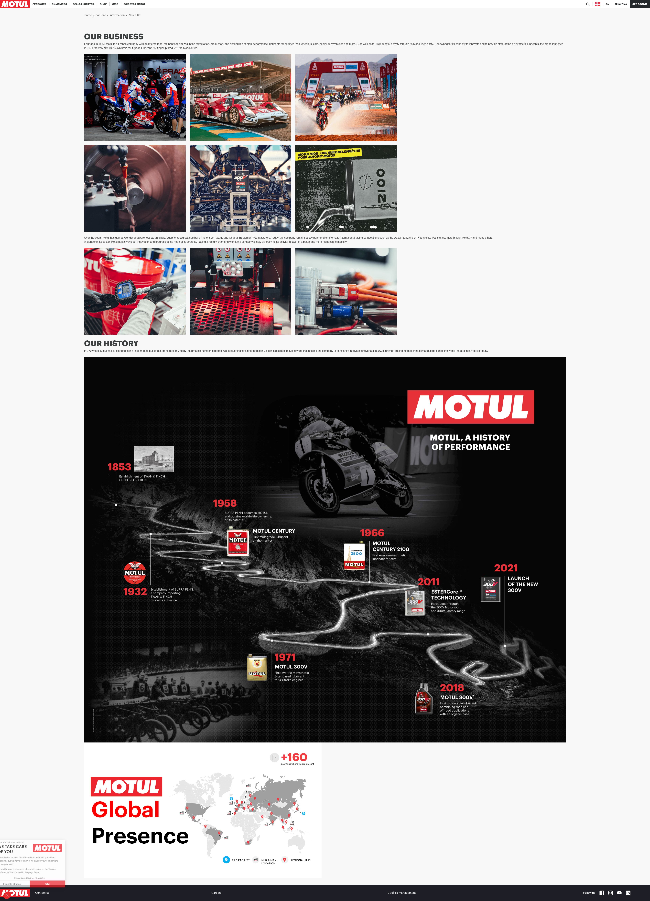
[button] (7, 895)
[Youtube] (619, 892)
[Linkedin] (628, 892)
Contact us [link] (42, 893)
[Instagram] (610, 892)
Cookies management (402, 893)
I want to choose (21, 884)
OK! (57, 884)
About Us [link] (134, 15)
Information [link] (117, 15)
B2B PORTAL (639, 4)
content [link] (101, 15)
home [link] (88, 15)
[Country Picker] (597, 4)
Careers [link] (216, 893)
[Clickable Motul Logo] (15, 4)
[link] (103, 4)
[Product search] (587, 4)
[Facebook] (601, 892)
